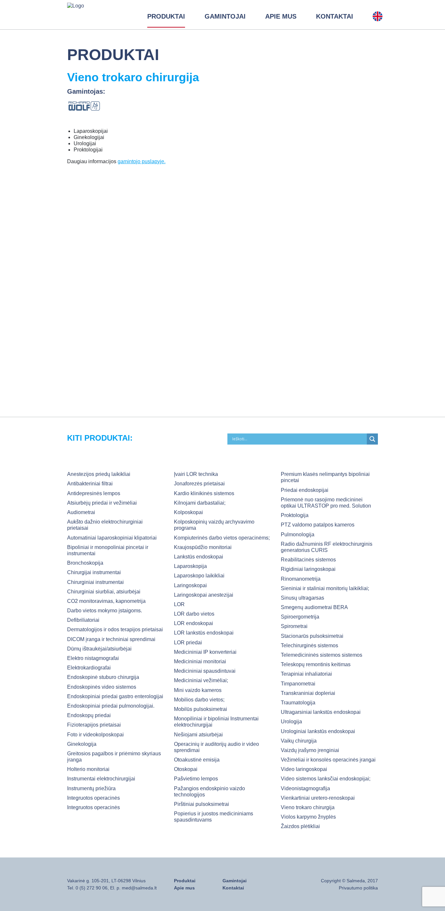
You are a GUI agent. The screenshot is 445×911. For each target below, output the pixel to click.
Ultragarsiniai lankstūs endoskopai (321, 712)
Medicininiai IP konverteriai (205, 652)
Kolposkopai (188, 512)
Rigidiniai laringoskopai (308, 569)
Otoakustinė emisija (197, 759)
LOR (179, 604)
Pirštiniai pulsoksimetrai (201, 804)
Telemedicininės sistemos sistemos (321, 655)
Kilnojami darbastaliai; (199, 503)
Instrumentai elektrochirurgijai (101, 778)
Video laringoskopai (304, 769)
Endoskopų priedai (89, 715)
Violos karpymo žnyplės (308, 817)
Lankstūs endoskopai (198, 556)
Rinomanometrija (301, 579)
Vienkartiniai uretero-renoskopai (318, 798)
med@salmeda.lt (139, 887)
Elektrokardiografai (89, 667)
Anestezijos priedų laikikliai (98, 474)
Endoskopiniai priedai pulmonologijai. (110, 706)
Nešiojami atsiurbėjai (198, 734)
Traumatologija (298, 702)
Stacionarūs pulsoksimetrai (312, 636)
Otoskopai (185, 769)
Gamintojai (225, 16)
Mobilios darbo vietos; (199, 699)
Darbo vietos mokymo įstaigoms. (104, 610)
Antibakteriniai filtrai (90, 483)
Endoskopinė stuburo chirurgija (103, 677)
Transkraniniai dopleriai (308, 693)
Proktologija (295, 515)
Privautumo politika (358, 887)
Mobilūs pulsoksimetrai (200, 709)
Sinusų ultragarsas (302, 598)
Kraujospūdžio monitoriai (203, 547)
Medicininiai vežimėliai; (201, 680)
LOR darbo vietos (194, 614)
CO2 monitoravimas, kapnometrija (106, 601)
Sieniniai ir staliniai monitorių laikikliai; (325, 588)
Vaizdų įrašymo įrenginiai (310, 750)
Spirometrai (294, 626)
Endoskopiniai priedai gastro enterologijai (115, 696)
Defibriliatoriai (83, 620)
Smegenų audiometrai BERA (314, 607)
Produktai (166, 16)
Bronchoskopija (85, 563)
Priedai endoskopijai (304, 490)
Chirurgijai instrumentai (94, 572)
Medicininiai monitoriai (200, 661)
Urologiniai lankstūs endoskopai (318, 731)
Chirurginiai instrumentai (95, 582)
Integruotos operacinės (93, 798)
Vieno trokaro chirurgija (308, 807)
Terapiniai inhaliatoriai (306, 674)
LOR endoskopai (193, 623)
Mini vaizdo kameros (198, 690)
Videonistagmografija (305, 788)
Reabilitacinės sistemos (308, 559)
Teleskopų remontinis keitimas (316, 664)
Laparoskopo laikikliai (199, 575)
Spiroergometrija (300, 617)
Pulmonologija (297, 534)
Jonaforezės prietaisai (199, 483)
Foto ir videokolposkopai (95, 734)
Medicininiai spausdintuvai (205, 671)
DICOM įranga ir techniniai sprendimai (111, 639)
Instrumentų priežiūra (91, 788)
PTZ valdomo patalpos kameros (317, 524)
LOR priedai (188, 642)
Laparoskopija (190, 566)
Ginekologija (81, 744)
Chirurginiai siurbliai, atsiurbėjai (103, 591)
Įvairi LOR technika (196, 474)
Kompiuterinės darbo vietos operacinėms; (222, 538)
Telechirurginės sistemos (309, 645)
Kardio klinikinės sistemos (204, 493)
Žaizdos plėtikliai (300, 826)
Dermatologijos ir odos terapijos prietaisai (115, 629)
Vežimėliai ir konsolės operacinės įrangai (328, 759)
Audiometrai (81, 512)
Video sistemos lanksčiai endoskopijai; (325, 778)
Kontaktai (334, 16)
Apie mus (280, 16)
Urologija (291, 721)
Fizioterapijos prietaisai (94, 725)
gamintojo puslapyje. (141, 161)
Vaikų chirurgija (299, 741)
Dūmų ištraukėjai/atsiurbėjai (99, 649)
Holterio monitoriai (88, 769)
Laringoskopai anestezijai (203, 595)
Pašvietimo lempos (196, 778)
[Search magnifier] (372, 439)
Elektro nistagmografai (93, 658)
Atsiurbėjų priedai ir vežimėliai (102, 503)
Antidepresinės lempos (93, 493)
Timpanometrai (298, 683)
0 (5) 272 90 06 (92, 887)
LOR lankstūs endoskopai (204, 633)
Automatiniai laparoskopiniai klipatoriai (112, 538)
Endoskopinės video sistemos (101, 687)
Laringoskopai (190, 585)
